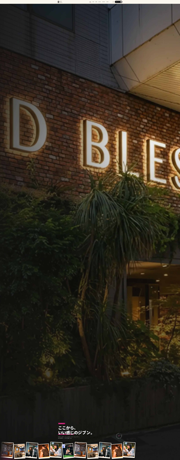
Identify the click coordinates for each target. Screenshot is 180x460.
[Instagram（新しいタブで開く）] (113, 2)
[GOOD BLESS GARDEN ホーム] (60, 2)
